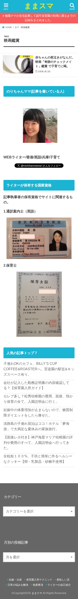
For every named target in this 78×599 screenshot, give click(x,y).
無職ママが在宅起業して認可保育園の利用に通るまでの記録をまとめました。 (40, 18)
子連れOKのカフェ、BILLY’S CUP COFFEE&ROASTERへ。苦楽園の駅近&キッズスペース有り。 (38, 369)
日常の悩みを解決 (18, 585)
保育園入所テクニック (39, 579)
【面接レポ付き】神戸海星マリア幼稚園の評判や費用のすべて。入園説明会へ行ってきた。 (38, 442)
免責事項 (38, 585)
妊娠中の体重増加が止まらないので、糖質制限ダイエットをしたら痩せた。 (38, 412)
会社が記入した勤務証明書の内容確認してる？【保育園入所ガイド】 (36, 385)
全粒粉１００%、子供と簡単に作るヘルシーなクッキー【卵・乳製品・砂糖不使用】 (37, 458)
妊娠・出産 (15, 579)
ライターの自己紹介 (59, 585)
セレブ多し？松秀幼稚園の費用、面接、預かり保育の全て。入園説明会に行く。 (38, 398)
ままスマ (39, 5)
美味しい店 (63, 579)
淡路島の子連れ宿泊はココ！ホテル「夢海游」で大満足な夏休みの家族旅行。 (36, 426)
